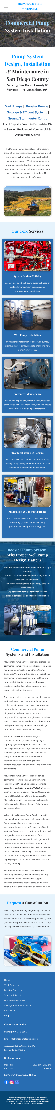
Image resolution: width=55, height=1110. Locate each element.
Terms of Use (29, 1103)
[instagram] (11, 1082)
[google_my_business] (17, 1082)
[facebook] (6, 1082)
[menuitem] (27, 979)
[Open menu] (6, 6)
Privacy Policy (39, 1103)
